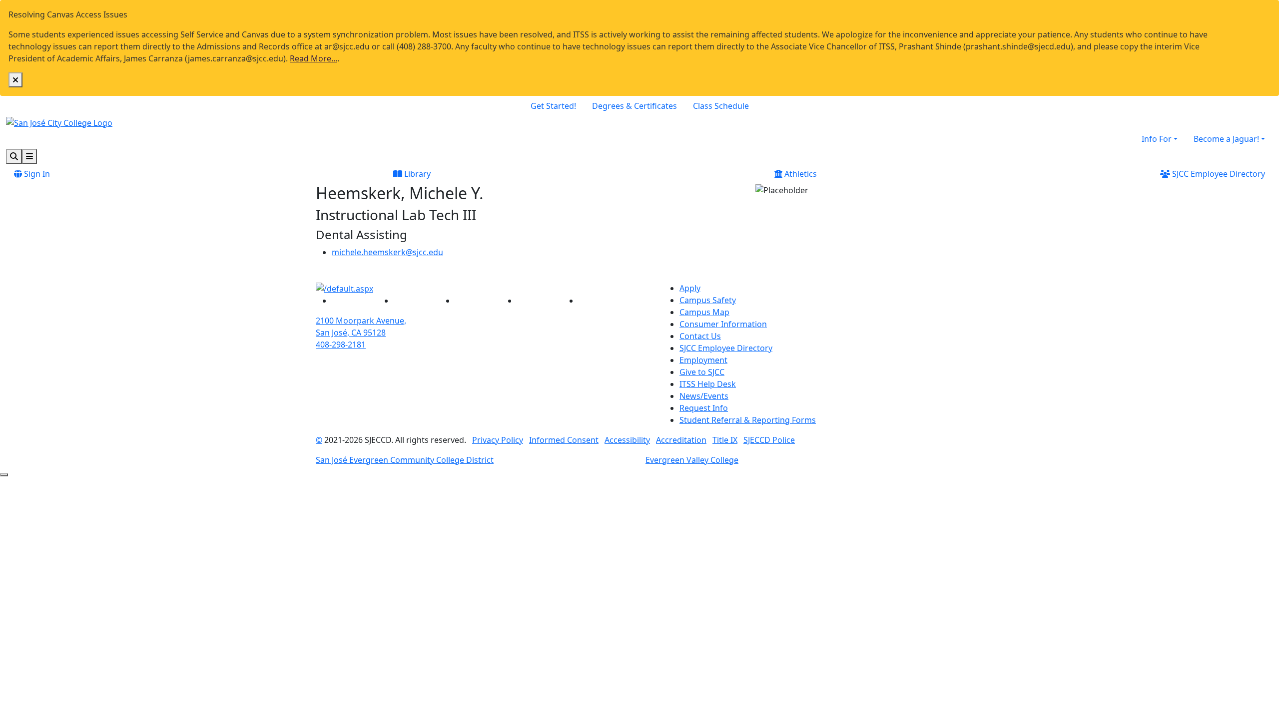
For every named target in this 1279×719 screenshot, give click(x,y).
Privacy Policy (497, 439)
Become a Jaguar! (1226, 138)
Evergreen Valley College (691, 459)
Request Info (703, 407)
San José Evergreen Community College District (405, 459)
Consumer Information (723, 324)
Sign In (36, 173)
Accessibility (627, 439)
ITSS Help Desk (707, 383)
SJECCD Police (769, 439)
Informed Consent (564, 439)
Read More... (313, 58)
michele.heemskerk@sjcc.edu (387, 252)
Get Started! (553, 105)
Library (416, 173)
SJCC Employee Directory (1217, 173)
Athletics (799, 173)
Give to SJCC (701, 371)
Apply (689, 288)
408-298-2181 (341, 344)
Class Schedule (721, 105)
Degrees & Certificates (634, 105)
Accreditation (681, 439)
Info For (1157, 138)
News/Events (703, 395)
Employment (703, 360)
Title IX (724, 439)
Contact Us (700, 336)
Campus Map (704, 312)
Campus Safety (707, 300)
